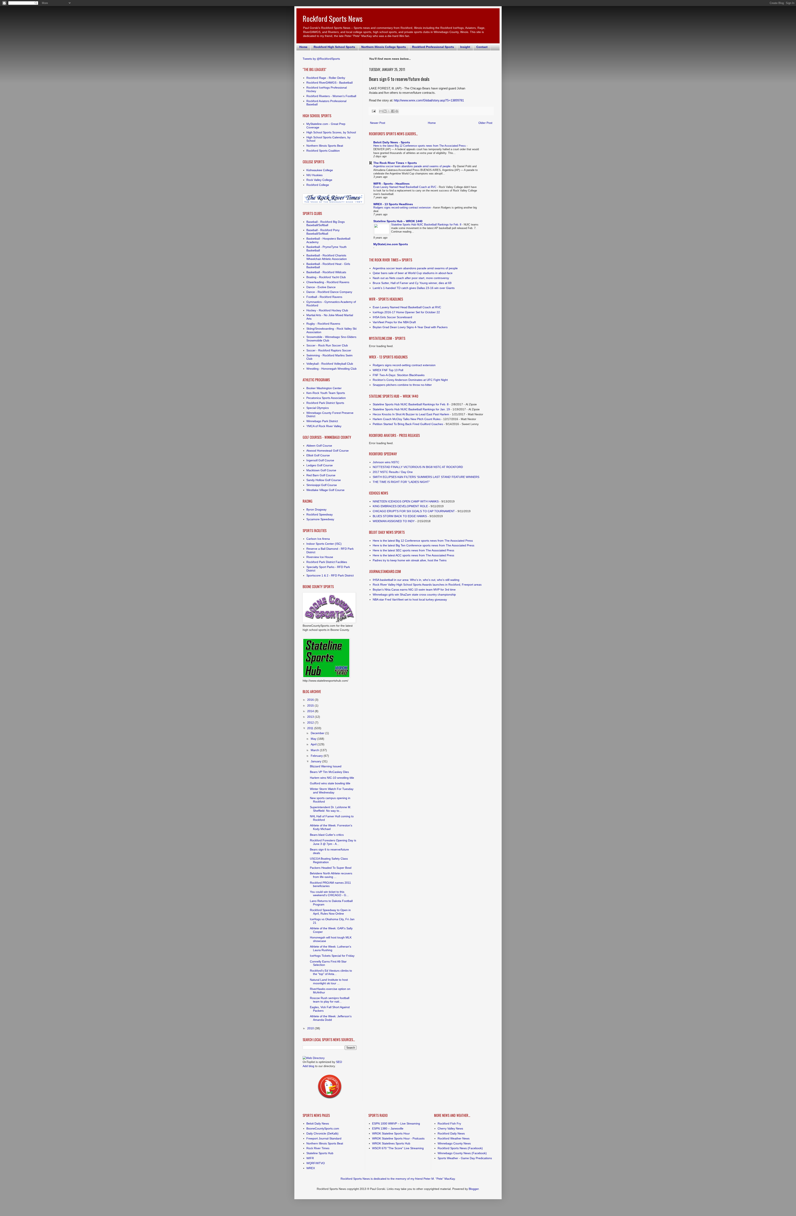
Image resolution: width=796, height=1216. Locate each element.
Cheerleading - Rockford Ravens (327, 282)
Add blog (308, 1066)
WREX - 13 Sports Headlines (393, 204)
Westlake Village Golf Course (325, 490)
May (314, 738)
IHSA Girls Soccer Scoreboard (392, 317)
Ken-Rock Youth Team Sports (325, 393)
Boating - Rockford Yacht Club (326, 277)
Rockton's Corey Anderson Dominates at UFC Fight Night (410, 379)
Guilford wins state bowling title (330, 783)
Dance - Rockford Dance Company (329, 292)
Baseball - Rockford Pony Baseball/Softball (323, 231)
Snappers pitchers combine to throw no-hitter (402, 384)
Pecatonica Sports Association (326, 398)
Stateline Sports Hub (319, 1153)
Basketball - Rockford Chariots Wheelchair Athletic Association (326, 257)
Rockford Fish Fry (449, 1123)
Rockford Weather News (454, 1138)
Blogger (474, 1188)
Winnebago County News (454, 1143)
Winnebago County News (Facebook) (462, 1153)
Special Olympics (317, 407)
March (315, 750)
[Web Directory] (314, 1058)
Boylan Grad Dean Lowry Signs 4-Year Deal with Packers (410, 327)
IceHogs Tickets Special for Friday (332, 955)
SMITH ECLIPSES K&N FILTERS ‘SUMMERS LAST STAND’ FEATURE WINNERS (426, 477)
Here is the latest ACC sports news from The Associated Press (413, 555)
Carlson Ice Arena (318, 538)
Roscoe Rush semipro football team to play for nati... (329, 999)
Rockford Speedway (319, 514)
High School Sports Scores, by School (331, 132)
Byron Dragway (316, 509)
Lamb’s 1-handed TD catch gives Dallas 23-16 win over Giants (414, 288)
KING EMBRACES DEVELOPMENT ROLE (400, 506)
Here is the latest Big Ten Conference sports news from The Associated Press (423, 545)
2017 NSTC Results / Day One (393, 472)
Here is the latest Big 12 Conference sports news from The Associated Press (420, 145)
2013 (311, 716)
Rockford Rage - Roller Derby (325, 77)
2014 (311, 711)
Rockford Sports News (333, 18)
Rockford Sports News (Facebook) (460, 1148)
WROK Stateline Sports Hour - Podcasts (398, 1138)
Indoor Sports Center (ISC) (324, 543)
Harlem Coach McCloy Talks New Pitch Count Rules (406, 419)
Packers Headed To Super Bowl (330, 867)
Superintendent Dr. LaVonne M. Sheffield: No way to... (330, 808)
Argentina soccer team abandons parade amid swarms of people (412, 166)
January (316, 761)
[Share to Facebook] (393, 111)
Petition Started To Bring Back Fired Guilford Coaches (408, 424)
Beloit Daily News (317, 1123)
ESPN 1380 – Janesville (387, 1128)
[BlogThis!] (385, 111)
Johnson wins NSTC (386, 462)
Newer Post (377, 122)
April (314, 744)
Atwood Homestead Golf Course (327, 450)
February (317, 755)
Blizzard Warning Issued (325, 766)
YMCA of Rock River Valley (323, 426)
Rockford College (317, 184)
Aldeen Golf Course (319, 445)
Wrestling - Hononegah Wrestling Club (331, 368)
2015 (311, 705)
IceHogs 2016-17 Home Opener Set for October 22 (406, 312)
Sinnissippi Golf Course (321, 485)
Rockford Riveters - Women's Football (331, 96)
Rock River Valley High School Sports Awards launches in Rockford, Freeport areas (427, 584)
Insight (465, 47)
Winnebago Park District (322, 421)
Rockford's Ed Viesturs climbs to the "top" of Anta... (331, 972)
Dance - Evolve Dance (321, 287)
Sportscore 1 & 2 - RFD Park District (330, 575)
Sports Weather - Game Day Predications (465, 1158)
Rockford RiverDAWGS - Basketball (329, 82)
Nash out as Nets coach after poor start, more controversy (411, 278)
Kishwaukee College (319, 170)
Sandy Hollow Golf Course (323, 480)
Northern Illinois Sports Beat (324, 145)
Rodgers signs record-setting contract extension (402, 207)
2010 (311, 1028)
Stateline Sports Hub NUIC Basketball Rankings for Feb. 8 (426, 224)
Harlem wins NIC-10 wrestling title (332, 777)
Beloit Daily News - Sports (391, 142)
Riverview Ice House (319, 557)
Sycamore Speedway (320, 519)
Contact (482, 47)
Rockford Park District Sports (325, 403)
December (318, 733)
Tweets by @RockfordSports (321, 58)
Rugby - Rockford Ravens (323, 323)
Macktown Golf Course (321, 470)
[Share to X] (389, 111)
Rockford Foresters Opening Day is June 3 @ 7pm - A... (333, 842)
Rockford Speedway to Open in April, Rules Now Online (330, 911)
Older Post (485, 122)
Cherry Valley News (450, 1128)
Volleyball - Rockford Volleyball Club (329, 363)
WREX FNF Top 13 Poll (388, 370)
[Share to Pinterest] (397, 111)
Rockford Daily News (451, 1133)
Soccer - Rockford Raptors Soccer (328, 350)
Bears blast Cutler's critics (327, 834)
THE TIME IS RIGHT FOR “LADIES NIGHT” (401, 482)
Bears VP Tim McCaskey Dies (329, 772)
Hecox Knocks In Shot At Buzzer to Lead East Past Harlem (411, 414)
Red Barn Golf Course (320, 475)
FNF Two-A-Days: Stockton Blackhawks (399, 375)
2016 (311, 699)
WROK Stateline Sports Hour (391, 1133)
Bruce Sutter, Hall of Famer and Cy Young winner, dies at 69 (412, 283)
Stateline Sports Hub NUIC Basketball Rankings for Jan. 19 (411, 409)
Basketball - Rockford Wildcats (326, 272)
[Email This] (381, 111)
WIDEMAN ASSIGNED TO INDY (394, 521)
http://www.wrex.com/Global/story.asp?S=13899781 (429, 100)
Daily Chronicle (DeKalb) (322, 1133)
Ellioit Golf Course (318, 455)
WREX (310, 1168)
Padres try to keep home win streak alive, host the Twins (410, 560)
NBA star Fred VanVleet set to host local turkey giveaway (410, 599)
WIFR (310, 1158)
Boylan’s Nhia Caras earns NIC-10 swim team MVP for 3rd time (414, 589)
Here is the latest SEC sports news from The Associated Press (413, 550)
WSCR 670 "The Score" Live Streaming (398, 1148)
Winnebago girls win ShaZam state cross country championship (414, 594)
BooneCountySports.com (322, 1128)
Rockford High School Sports (334, 47)
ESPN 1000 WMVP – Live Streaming (396, 1123)
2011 (310, 728)
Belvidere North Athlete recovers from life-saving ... (331, 875)
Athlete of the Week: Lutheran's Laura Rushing (330, 948)
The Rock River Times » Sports (395, 162)
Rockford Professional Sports (433, 47)
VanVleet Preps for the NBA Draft (394, 322)
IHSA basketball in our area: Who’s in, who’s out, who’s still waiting (416, 579)
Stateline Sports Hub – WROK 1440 (397, 221)
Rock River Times (317, 1148)
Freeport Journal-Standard (323, 1138)
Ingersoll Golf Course (320, 460)
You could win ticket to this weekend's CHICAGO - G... (329, 893)
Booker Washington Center (324, 388)
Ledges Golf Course (319, 465)
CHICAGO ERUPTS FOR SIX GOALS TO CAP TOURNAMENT (414, 511)
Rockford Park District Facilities (326, 562)
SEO (339, 1062)
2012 (311, 722)
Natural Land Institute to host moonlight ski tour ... (329, 981)
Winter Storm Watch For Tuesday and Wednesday (331, 790)
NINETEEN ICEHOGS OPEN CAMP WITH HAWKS (406, 501)
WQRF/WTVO (315, 1163)
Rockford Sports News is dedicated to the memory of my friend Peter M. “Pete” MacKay (398, 1178)
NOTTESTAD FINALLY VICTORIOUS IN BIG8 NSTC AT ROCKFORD (418, 467)
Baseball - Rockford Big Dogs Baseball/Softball (325, 223)
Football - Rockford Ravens (324, 297)
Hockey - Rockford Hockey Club (327, 310)
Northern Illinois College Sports (383, 47)
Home (303, 47)
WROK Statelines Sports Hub (391, 1143)
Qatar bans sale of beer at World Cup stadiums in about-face (413, 273)
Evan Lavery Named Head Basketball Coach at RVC (405, 187)
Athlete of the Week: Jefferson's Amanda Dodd (331, 1018)
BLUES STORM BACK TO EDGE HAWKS (400, 516)
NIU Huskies (314, 175)
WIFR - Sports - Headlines (391, 183)
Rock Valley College (319, 180)
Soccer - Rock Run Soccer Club (327, 345)
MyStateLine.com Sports (390, 244)
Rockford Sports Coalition (323, 150)
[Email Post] (373, 111)
